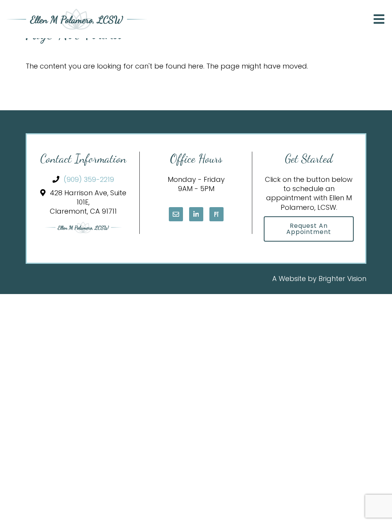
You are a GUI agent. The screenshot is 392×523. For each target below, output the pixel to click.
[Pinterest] (216, 214)
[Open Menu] (379, 19)
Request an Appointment (308, 228)
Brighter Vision (342, 278)
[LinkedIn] (196, 214)
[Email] (176, 214)
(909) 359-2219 (89, 179)
